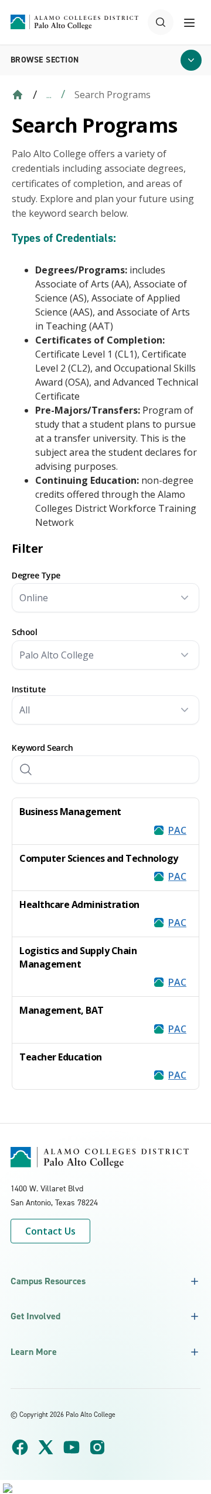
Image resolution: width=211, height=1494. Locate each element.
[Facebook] (20, 1447)
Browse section (45, 59)
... (49, 94)
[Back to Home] (17, 95)
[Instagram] (97, 1447)
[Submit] (26, 769)
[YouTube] (71, 1447)
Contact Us (50, 1231)
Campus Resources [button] (48, 1281)
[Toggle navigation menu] (189, 22)
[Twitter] (45, 1447)
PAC (177, 830)
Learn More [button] (34, 1352)
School (24, 631)
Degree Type (36, 575)
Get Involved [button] (35, 1316)
